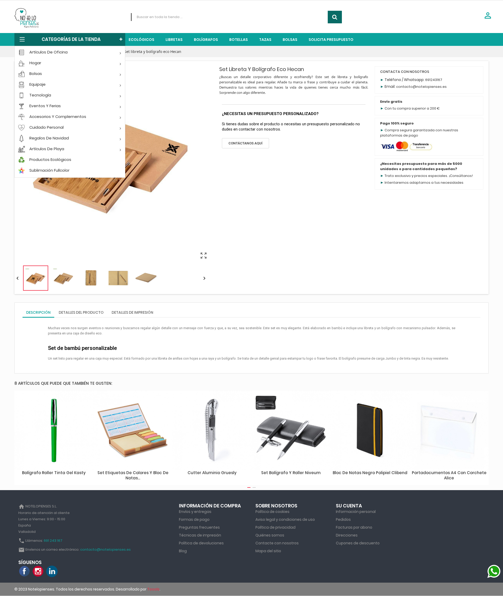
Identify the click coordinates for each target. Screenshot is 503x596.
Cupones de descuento (358, 543)
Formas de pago (194, 519)
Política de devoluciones (201, 543)
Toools (153, 589)
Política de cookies (272, 511)
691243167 (433, 79)
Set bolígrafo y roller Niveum (291, 472)
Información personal (356, 511)
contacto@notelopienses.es (421, 86)
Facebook (24, 571)
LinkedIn (52, 571)
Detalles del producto (81, 312)
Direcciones (347, 535)
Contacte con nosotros (277, 543)
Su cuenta (349, 505)
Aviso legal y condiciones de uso (285, 519)
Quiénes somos (269, 535)
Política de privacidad (275, 527)
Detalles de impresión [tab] (132, 312)
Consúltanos (461, 175)
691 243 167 (53, 540)
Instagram (38, 571)
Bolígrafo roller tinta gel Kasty (54, 472)
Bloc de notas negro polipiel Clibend (370, 472)
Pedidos (343, 519)
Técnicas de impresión (200, 535)
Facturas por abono (354, 527)
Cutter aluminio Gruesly (212, 472)
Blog (183, 551)
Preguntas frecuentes (199, 527)
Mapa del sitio (268, 551)
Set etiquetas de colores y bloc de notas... (132, 475)
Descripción (38, 312)
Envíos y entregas (195, 511)
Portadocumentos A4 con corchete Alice (449, 475)
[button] (245, 143)
